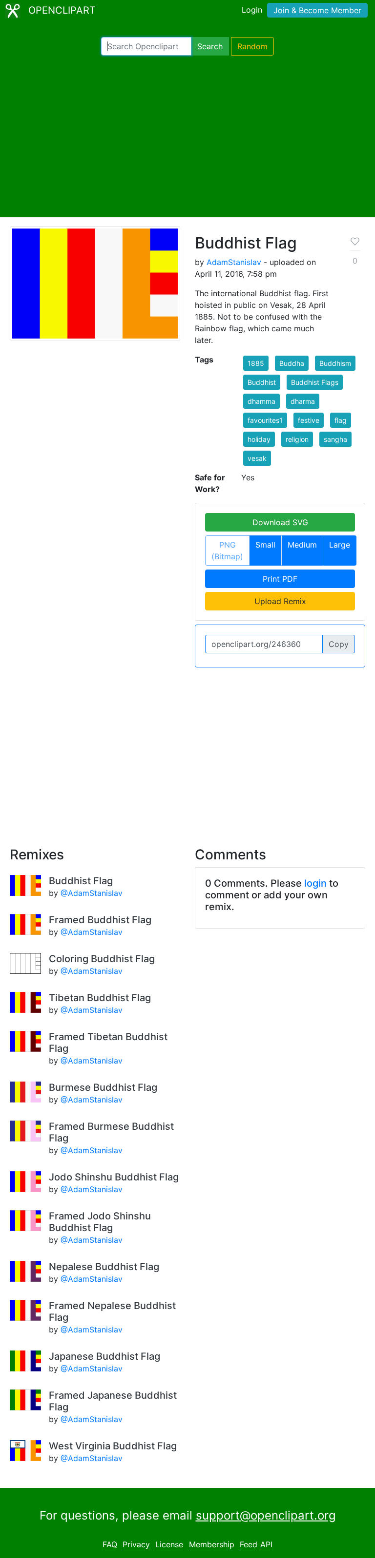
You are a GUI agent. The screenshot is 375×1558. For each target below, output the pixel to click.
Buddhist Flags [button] (314, 382)
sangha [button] (335, 439)
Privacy (136, 1544)
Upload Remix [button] (280, 601)
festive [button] (308, 420)
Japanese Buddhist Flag (104, 1356)
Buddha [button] (291, 363)
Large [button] (339, 545)
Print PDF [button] (280, 579)
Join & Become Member (317, 10)
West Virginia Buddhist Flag (113, 1446)
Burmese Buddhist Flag (103, 1087)
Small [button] (265, 545)
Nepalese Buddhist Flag (104, 1267)
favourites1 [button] (265, 420)
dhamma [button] (261, 401)
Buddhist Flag (81, 881)
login (315, 883)
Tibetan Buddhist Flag (100, 998)
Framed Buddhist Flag (100, 920)
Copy (339, 644)
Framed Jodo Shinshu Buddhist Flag (100, 1222)
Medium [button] (302, 545)
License (169, 1544)
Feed (248, 1544)
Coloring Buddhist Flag (102, 959)
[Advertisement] (187, 136)
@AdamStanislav (92, 893)
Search (210, 46)
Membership (211, 1544)
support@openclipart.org (266, 1515)
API (266, 1544)
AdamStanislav (234, 262)
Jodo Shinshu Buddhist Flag (114, 1177)
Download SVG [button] (280, 522)
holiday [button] (259, 439)
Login (252, 10)
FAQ (110, 1544)
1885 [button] (256, 363)
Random (252, 46)
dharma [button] (303, 401)
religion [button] (297, 439)
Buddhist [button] (262, 382)
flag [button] (340, 420)
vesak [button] (257, 458)
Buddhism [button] (335, 363)
